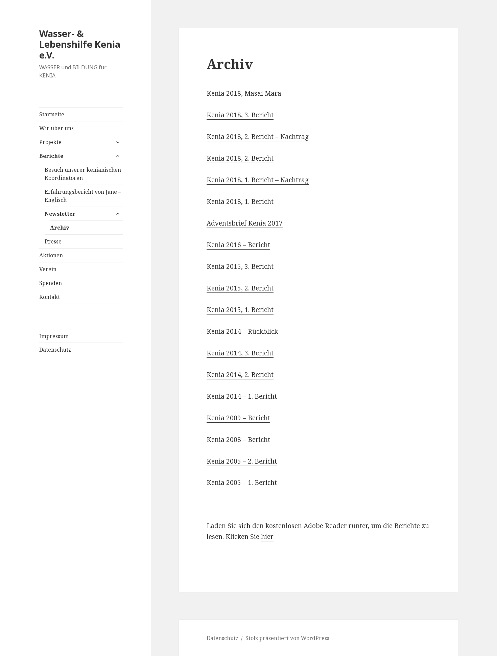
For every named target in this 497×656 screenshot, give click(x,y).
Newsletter (60, 213)
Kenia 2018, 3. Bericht (240, 115)
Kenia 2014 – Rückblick (242, 331)
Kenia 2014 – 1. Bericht (242, 396)
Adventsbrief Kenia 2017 (245, 223)
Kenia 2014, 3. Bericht (240, 353)
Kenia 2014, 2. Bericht (240, 374)
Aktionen (51, 255)
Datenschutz (55, 349)
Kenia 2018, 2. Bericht (240, 158)
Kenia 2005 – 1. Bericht (242, 482)
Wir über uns (56, 128)
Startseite (51, 114)
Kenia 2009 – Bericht (238, 418)
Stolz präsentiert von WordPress (287, 638)
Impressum (54, 336)
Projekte (50, 142)
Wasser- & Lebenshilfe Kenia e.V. (79, 44)
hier (267, 536)
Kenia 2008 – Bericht (238, 439)
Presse (53, 241)
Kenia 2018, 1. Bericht (240, 201)
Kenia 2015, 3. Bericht (240, 266)
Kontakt (49, 297)
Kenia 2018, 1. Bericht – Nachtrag (258, 179)
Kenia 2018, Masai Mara (244, 93)
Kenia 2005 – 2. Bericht (242, 461)
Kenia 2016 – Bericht (238, 244)
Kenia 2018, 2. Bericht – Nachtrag (258, 136)
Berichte (51, 156)
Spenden (50, 283)
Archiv (59, 227)
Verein (47, 269)
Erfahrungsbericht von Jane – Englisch (83, 196)
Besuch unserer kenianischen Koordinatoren (83, 174)
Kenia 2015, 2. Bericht (240, 288)
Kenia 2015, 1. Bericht (240, 309)
